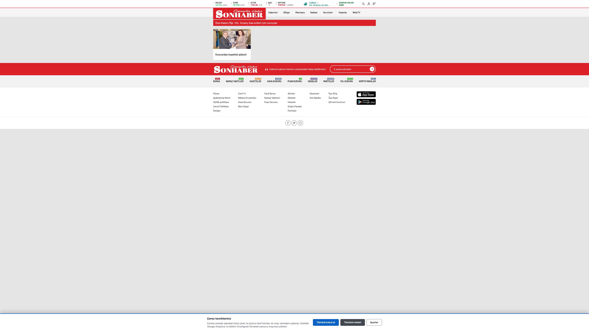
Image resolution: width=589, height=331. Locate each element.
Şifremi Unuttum (337, 102)
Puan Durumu (295, 80)
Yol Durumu (346, 80)
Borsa (216, 80)
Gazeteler (255, 80)
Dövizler (292, 97)
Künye (216, 93)
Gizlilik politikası (221, 102)
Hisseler (312, 80)
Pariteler (328, 80)
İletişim (216, 110)
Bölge (286, 12)
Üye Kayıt (333, 97)
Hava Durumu (274, 80)
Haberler (273, 12)
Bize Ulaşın (243, 106)
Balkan (314, 12)
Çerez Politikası (221, 106)
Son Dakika (315, 97)
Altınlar (291, 93)
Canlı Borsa (269, 93)
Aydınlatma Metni (221, 97)
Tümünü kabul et (326, 322)
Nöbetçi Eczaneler (247, 97)
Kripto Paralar (367, 80)
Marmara (300, 12)
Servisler (328, 12)
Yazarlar (343, 12)
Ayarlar (374, 322)
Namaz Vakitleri (235, 80)
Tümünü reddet (352, 322)
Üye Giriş (333, 93)
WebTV (356, 12)
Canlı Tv (242, 93)
